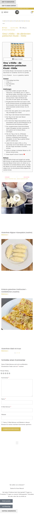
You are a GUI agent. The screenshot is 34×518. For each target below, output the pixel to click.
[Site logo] (17, 12)
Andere (4, 23)
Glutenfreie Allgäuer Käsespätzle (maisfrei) (16, 232)
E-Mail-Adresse (6, 407)
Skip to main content (9, 5)
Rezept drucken (18, 59)
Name (3, 399)
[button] (17, 442)
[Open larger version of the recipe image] (17, 50)
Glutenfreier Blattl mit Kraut (11, 349)
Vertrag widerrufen (9, 511)
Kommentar (5, 377)
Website (3, 414)
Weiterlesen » (4, 234)
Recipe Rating (4, 370)
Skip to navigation (8, 2)
